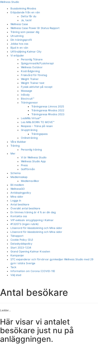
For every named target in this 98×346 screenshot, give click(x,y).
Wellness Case (19, 24)
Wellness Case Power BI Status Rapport (35, 28)
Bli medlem (17, 184)
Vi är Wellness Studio (34, 157)
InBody (25, 94)
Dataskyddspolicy (21, 243)
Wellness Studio (9, 1)
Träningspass (39, 133)
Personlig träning (31, 149)
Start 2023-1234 (20, 247)
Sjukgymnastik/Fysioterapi (37, 63)
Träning (15, 145)
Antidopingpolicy (20, 192)
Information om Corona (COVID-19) (32, 271)
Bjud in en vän (19, 47)
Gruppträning (29, 129)
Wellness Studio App (33, 161)
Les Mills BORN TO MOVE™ (37, 122)
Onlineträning (29, 137)
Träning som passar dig (24, 31)
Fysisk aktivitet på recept (37, 86)
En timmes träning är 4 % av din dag (33, 212)
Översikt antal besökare (25, 208)
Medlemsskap (18, 176)
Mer (12, 153)
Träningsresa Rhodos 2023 (47, 114)
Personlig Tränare (32, 59)
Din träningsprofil (21, 39)
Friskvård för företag (34, 75)
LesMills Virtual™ (31, 118)
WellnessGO (17, 188)
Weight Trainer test (32, 82)
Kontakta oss (18, 216)
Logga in (15, 200)
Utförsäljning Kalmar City (26, 51)
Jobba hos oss (19, 43)
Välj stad (15, 274)
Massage (26, 90)
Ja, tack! (26, 20)
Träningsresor (29, 102)
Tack (13, 267)
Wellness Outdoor (32, 67)
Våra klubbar (18, 141)
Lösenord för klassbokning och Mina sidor (36, 227)
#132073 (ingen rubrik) (24, 224)
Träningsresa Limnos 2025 (47, 106)
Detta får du (28, 16)
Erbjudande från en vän (25, 12)
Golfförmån (28, 169)
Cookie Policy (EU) (21, 239)
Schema (15, 173)
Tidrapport (17, 235)
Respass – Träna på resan (37, 126)
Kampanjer (17, 255)
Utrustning (17, 35)
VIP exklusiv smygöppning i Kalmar (32, 220)
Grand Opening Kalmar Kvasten (30, 251)
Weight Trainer (30, 78)
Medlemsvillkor (30, 180)
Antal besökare (19, 204)
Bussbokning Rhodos (23, 8)
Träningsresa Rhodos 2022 (47, 110)
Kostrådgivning (30, 71)
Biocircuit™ (27, 98)
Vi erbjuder (17, 55)
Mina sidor (16, 196)
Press (24, 165)
